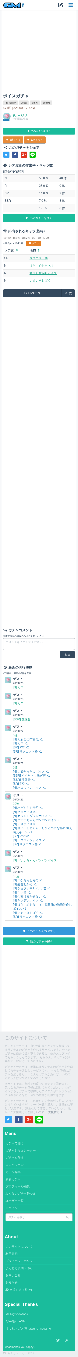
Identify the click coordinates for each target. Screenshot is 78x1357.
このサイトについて (19, 1246)
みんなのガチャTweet (20, 1193)
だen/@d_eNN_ (16, 1321)
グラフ (35, 243)
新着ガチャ (13, 1179)
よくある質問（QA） (19, 1268)
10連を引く (36, 139)
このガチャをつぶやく (40, 931)
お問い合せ (13, 1275)
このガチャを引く (40, 131)
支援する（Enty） (21, 1289)
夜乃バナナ (20, 115)
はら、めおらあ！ (42, 265)
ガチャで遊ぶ (14, 1143)
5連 (15, 735)
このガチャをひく (40, 218)
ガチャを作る (14, 1157)
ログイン (11, 1208)
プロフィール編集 (17, 1186)
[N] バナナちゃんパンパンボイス (35, 860)
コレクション (14, 1164)
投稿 (67, 654)
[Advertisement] (39, 53)
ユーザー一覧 (14, 1200)
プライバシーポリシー (20, 1261)
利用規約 (11, 1253)
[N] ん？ (18, 687)
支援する (54, 1112)
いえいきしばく (40, 280)
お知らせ (11, 1282)
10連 (16, 803)
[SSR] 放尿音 (22, 719)
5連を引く (15, 139)
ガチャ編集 (13, 1172)
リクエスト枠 (39, 258)
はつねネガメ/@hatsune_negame (28, 1328)
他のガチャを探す (41, 941)
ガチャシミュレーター (20, 1150)
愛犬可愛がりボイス (43, 273)
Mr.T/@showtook (16, 1314)
